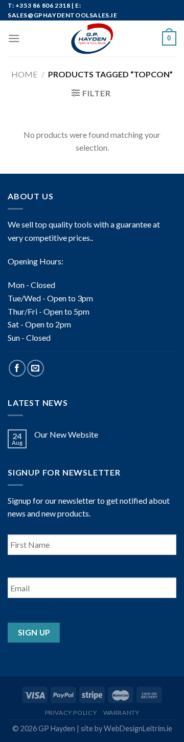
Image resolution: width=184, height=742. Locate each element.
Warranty (121, 712)
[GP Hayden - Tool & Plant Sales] (92, 38)
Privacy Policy (71, 712)
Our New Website (66, 434)
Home (24, 74)
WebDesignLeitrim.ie (138, 728)
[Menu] (14, 38)
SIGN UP (34, 632)
